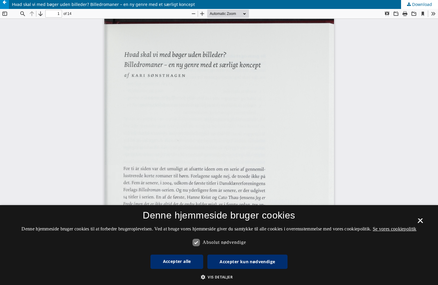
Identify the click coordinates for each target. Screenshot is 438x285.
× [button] (420, 223)
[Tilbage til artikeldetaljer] (4, 4)
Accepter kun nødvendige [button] (247, 261)
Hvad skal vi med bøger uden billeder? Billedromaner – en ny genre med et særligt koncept (103, 4)
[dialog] (219, 245)
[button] (219, 277)
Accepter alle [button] (177, 261)
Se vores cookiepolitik (395, 228)
